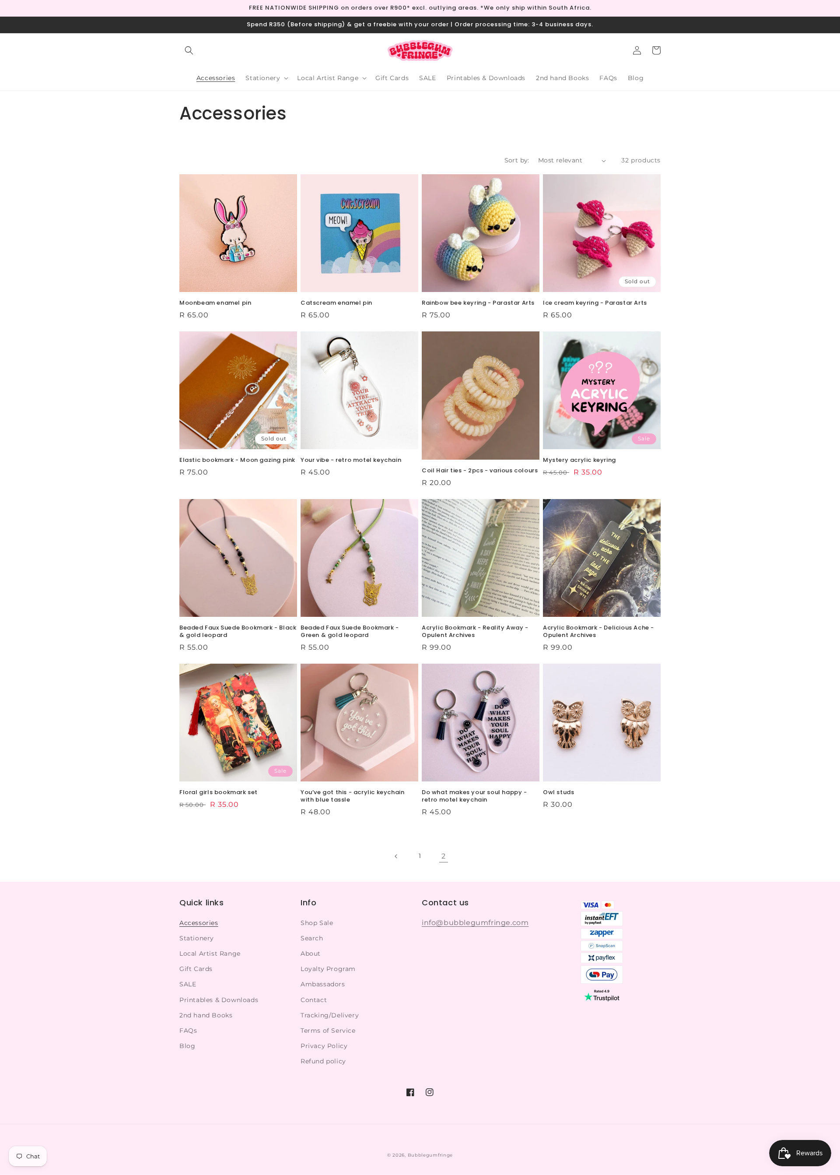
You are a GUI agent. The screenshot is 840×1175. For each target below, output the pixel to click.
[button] (189, 50)
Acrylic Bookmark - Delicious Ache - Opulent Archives (598, 631)
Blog (187, 1046)
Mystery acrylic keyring (579, 460)
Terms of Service (328, 1030)
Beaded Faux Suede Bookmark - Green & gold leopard (350, 631)
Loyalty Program (328, 969)
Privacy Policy (324, 1046)
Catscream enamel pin (336, 303)
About (311, 953)
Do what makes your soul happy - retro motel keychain (474, 796)
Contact (314, 1000)
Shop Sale (317, 923)
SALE (187, 984)
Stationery (196, 938)
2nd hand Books (205, 1015)
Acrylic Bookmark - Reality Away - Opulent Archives (475, 631)
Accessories (198, 923)
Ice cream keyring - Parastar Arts (595, 303)
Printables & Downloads (218, 1000)
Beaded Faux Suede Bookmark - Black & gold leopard (237, 631)
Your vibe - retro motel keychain (351, 460)
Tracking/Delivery (330, 1015)
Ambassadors (323, 984)
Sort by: (516, 160)
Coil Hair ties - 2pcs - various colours (480, 471)
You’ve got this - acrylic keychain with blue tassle (352, 796)
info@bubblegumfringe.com (475, 922)
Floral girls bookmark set (218, 792)
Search (312, 938)
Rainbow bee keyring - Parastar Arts (478, 303)
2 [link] (443, 856)
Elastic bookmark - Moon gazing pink (237, 460)
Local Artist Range (210, 953)
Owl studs (558, 792)
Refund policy (323, 1061)
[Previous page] (396, 856)
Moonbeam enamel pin (215, 303)
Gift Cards (196, 969)
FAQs (188, 1030)
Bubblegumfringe (430, 1155)
